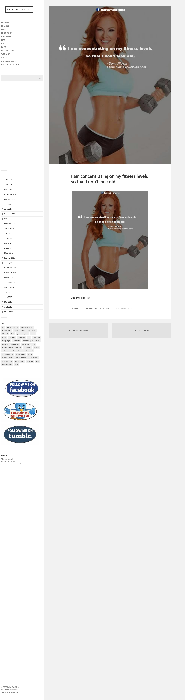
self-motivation (20, 354)
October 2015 (9, 278)
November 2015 (10, 273)
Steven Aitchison (7, 361)
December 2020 (10, 189)
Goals (12, 334)
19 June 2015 (77, 308)
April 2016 (8, 248)
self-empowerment (8, 351)
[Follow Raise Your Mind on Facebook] (22, 398)
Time (37, 361)
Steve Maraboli (33, 357)
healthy (33, 334)
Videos (4, 58)
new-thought (26, 344)
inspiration (12, 337)
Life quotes (36, 337)
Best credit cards (10, 65)
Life (3, 40)
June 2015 (8, 297)
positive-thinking (7, 347)
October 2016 (9, 219)
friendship (5, 334)
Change (22, 330)
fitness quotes (31, 330)
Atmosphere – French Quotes (11, 464)
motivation (5, 344)
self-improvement (7, 354)
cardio (16, 330)
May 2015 (8, 302)
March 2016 (8, 253)
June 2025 (8, 185)
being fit (15, 327)
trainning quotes (7, 364)
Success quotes (19, 361)
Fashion (5, 23)
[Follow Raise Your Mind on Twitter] (20, 421)
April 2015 (8, 307)
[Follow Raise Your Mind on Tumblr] (20, 444)
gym (18, 334)
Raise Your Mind (19, 9)
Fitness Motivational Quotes (99, 308)
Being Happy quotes (27, 327)
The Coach (30, 361)
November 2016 (10, 214)
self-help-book (28, 351)
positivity (18, 347)
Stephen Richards (20, 357)
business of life (6, 330)
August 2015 (9, 287)
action (9, 327)
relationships (27, 347)
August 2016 (9, 229)
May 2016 (8, 243)
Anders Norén (14, 692)
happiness (25, 334)
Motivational (8, 51)
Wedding (5, 54)
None (33, 344)
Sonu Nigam (127, 308)
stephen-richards (7, 357)
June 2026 (8, 180)
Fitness (4, 29)
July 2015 (8, 292)
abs (3, 327)
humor (4, 337)
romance (36, 347)
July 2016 (8, 233)
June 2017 (8, 209)
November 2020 (10, 194)
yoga (16, 364)
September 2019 (10, 204)
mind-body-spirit (28, 341)
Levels (117, 308)
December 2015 (10, 268)
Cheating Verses (9, 61)
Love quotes (16, 341)
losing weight (6, 341)
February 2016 (9, 258)
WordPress (14, 690)
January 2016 (9, 263)
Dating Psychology (8, 461)
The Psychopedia (7, 459)
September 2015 (10, 282)
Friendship (6, 33)
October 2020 (9, 199)
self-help (19, 351)
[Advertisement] (22, 127)
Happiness (6, 36)
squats (30, 354)
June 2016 (8, 238)
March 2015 (8, 312)
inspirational (21, 337)
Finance (5, 26)
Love (3, 47)
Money (37, 341)
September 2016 (10, 224)
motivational (15, 344)
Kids (3, 44)
